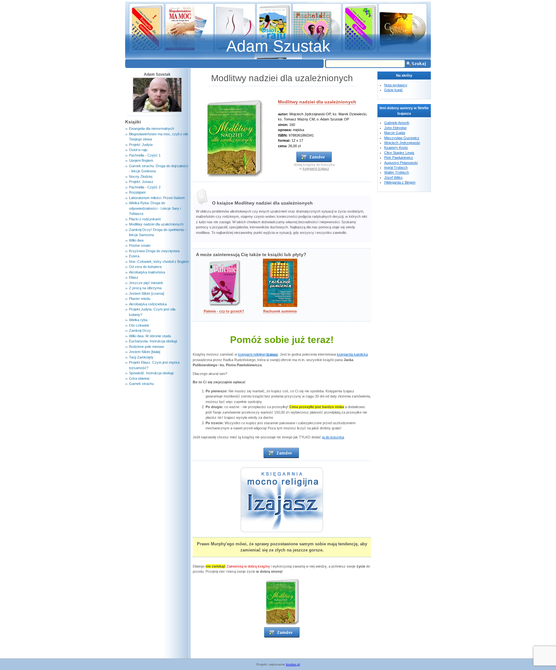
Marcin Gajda (394, 133)
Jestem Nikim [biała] (144, 352)
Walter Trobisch (396, 172)
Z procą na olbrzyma (145, 288)
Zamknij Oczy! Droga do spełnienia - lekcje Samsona (157, 232)
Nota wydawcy (395, 85)
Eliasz (133, 277)
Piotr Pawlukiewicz (398, 157)
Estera (134, 256)
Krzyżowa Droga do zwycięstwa (154, 251)
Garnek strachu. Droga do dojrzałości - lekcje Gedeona (158, 168)
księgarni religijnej (258, 354)
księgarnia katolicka (352, 354)
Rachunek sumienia (280, 311)
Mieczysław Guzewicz (401, 138)
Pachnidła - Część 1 (145, 155)
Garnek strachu (141, 384)
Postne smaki (139, 245)
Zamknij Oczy (140, 330)
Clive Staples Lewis (399, 153)
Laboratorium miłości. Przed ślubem (157, 198)
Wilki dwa (136, 240)
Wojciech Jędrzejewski (402, 143)
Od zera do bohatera (145, 267)
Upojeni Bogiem (141, 160)
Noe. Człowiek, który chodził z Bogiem (159, 261)
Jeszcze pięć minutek (146, 283)
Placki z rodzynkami (145, 219)
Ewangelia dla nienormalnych (151, 128)
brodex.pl (293, 664)
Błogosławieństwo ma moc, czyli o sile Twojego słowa (158, 136)
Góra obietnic (139, 378)
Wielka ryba (138, 320)
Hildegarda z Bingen (399, 182)
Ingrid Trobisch (396, 167)
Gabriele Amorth (396, 123)
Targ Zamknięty (141, 357)
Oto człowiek (139, 325)
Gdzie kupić (393, 90)
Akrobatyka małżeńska (147, 272)
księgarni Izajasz (316, 168)
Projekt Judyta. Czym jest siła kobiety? (152, 312)
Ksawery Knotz (396, 147)
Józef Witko (393, 177)
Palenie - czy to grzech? (224, 311)
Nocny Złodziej (140, 176)
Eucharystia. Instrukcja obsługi (153, 341)
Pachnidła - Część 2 (145, 187)
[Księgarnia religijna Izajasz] (282, 636)
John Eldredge (395, 128)
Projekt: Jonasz (141, 182)
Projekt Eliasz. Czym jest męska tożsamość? (154, 365)
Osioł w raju (138, 150)
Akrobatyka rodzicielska (148, 304)
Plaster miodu (139, 299)
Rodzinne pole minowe (146, 347)
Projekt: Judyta (141, 145)
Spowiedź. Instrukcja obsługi (151, 373)
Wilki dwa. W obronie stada (150, 336)
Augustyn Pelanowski (401, 163)
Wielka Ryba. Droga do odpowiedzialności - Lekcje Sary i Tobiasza (155, 208)
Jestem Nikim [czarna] (146, 293)
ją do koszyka (333, 437)
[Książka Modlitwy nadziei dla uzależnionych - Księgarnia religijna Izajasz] (281, 456)
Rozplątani (137, 192)
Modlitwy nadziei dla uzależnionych (317, 101)
